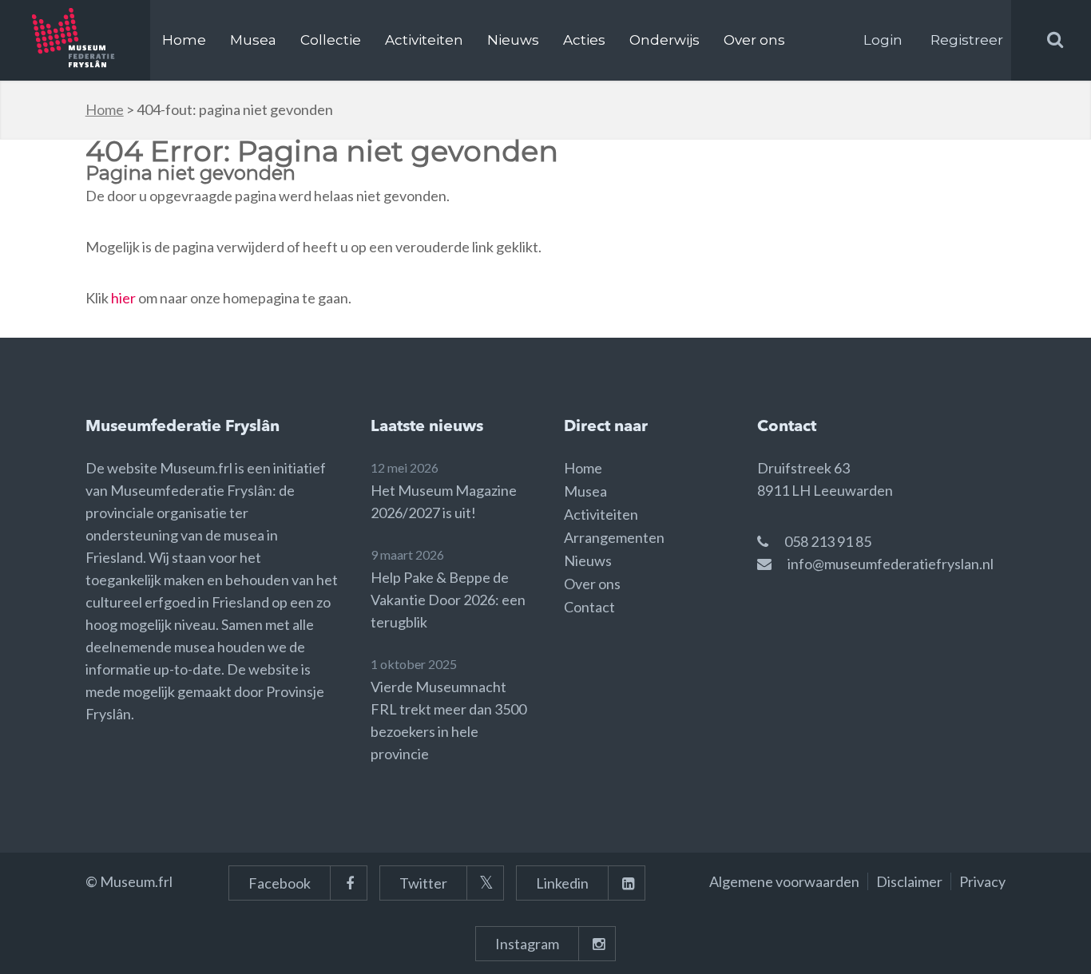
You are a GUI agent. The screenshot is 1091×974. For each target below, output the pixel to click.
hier (123, 298)
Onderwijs (664, 40)
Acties (584, 40)
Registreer (966, 40)
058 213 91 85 (827, 541)
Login (883, 40)
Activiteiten (424, 40)
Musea (253, 40)
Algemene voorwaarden (784, 881)
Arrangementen (614, 537)
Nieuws (513, 40)
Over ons (754, 40)
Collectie (330, 40)
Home (184, 40)
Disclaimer (909, 881)
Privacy (982, 881)
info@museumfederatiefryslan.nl (891, 563)
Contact (589, 607)
